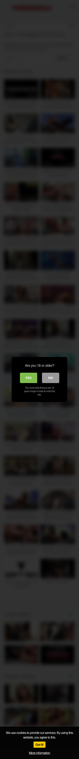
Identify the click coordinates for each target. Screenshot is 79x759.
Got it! (39, 744)
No (50, 378)
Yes (28, 378)
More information (39, 753)
